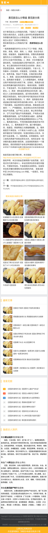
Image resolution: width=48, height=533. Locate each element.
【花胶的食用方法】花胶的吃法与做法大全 (22, 411)
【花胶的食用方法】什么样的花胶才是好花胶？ (24, 416)
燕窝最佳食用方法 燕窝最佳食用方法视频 (28, 317)
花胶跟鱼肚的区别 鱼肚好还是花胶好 (26, 359)
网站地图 (44, 519)
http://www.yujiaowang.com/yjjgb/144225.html (22, 158)
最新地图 (21, 522)
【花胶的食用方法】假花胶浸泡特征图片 (21, 420)
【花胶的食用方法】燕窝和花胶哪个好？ (21, 402)
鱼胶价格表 (15, 10)
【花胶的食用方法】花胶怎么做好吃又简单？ (23, 393)
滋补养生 (27, 522)
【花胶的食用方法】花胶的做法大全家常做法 (23, 398)
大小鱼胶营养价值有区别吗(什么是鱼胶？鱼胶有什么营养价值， (13, 242)
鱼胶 (7, 10)
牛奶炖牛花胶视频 (9, 285)
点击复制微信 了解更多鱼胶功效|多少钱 (24, 529)
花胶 (17, 477)
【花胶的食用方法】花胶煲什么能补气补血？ (23, 389)
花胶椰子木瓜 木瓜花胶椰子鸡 (24, 342)
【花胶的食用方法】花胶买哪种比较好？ (21, 407)
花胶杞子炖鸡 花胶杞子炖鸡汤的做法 (26, 308)
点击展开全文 (24, 149)
